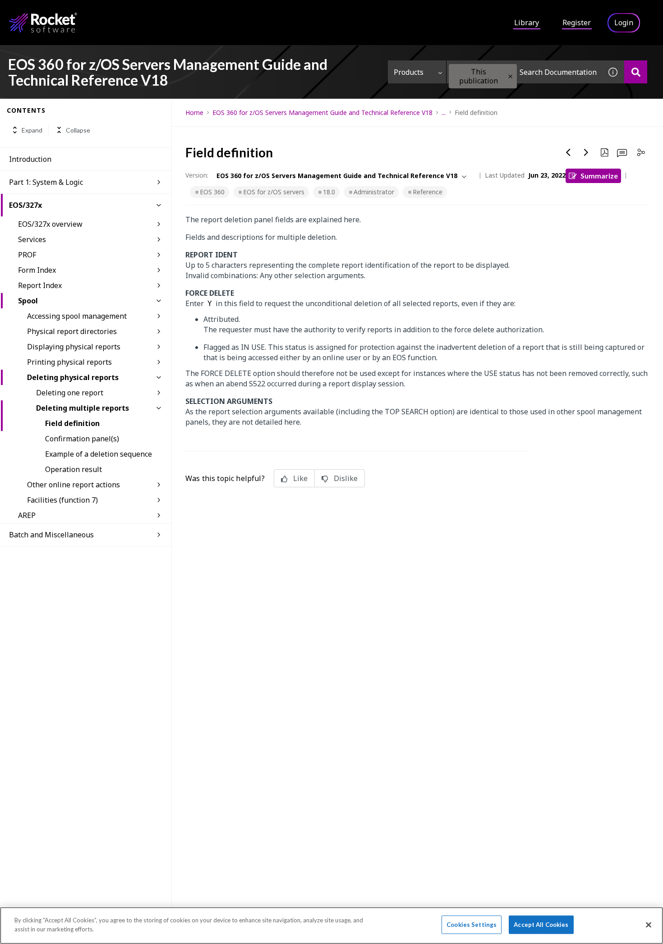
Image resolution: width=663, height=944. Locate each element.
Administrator (374, 192)
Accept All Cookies (541, 924)
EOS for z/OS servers (273, 192)
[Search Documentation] (635, 71)
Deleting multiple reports (82, 408)
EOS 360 (212, 192)
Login (623, 22)
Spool (28, 301)
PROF (27, 255)
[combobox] (524, 71)
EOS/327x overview (50, 224)
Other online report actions (73, 485)
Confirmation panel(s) (82, 439)
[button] (510, 76)
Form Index (37, 270)
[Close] (648, 925)
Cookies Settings (472, 924)
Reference (427, 192)
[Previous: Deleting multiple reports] (568, 152)
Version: (196, 175)
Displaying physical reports (73, 347)
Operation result (73, 469)
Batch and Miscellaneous (51, 535)
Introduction (30, 159)
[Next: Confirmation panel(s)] (586, 152)
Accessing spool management (77, 316)
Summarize (599, 175)
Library (526, 22)
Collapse (78, 130)
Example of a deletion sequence (98, 454)
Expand (32, 130)
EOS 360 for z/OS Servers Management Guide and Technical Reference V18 (322, 112)
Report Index (40, 285)
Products (409, 72)
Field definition (72, 423)
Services (32, 239)
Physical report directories (72, 331)
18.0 (329, 192)
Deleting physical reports (73, 377)
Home (194, 112)
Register (576, 22)
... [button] (444, 112)
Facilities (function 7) (62, 500)
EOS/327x (25, 205)
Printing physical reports (69, 362)
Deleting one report (69, 393)
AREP (27, 515)
